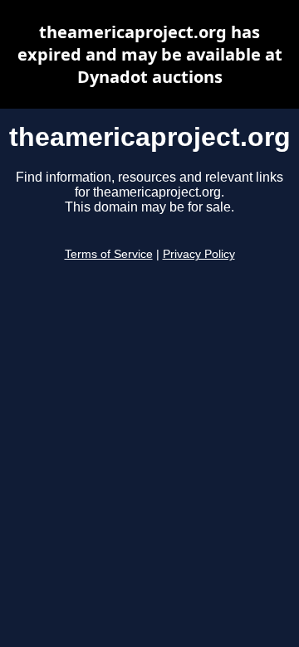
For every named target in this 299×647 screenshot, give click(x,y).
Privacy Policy (199, 254)
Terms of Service (109, 254)
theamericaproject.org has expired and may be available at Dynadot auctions (149, 54)
